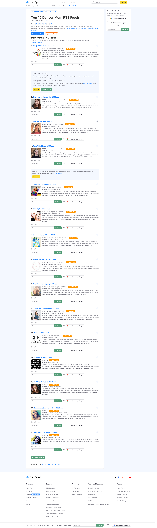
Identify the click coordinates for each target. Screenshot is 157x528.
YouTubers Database (52, 504)
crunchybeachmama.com (55, 240)
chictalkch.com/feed (55, 336)
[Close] (156, 522)
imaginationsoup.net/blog (56, 50)
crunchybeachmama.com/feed (58, 238)
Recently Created (122, 497)
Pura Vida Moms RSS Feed (43, 146)
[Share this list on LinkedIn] (43, 24)
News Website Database (53, 507)
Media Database (77, 494)
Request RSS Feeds (39, 11)
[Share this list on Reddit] (46, 24)
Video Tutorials (121, 488)
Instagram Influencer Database (55, 510)
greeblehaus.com (53, 362)
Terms (28, 504)
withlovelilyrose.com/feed (57, 262)
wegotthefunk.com (54, 126)
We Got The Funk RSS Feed (44, 121)
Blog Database (50, 491)
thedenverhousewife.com (55, 102)
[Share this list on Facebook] (36, 24)
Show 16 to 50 (39, 457)
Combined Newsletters (95, 491)
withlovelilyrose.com (54, 264)
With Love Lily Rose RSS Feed (44, 259)
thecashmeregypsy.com (55, 289)
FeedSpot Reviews (32, 497)
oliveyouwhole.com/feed (56, 311)
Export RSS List (52, 11)
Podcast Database (52, 494)
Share (32, 23)
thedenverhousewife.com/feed (58, 100)
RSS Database (50, 488)
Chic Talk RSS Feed (41, 333)
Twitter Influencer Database (54, 513)
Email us (36, 89)
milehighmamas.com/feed (56, 212)
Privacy (28, 501)
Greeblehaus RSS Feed (43, 357)
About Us (29, 488)
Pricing (123, 2)
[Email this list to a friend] (49, 24)
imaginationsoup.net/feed (56, 48)
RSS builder (64, 2)
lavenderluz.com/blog (54, 189)
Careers (32, 494)
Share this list (36, 464)
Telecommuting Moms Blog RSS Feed (48, 408)
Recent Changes (122, 494)
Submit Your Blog (37, 34)
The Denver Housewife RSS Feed (46, 97)
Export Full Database (75, 5)
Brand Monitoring (93, 488)
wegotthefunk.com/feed (56, 124)
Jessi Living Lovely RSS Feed (45, 432)
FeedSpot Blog (121, 501)
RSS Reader (85, 2)
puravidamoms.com (54, 151)
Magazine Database (52, 497)
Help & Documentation (124, 491)
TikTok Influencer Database (54, 517)
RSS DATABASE (53, 2)
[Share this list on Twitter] (39, 24)
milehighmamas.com (54, 213)
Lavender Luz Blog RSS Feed (44, 184)
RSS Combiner (75, 2)
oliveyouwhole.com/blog (55, 313)
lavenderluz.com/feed (55, 187)
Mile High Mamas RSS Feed (43, 209)
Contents (47, 20)
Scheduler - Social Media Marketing (99, 504)
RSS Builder (91, 501)
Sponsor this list (51, 34)
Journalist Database (52, 501)
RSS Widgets (92, 494)
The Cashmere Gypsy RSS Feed (45, 284)
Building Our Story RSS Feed (45, 382)
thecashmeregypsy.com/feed (57, 287)
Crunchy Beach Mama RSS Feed (45, 235)
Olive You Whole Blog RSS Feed (46, 308)
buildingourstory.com (54, 387)
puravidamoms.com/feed (56, 149)
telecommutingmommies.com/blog (58, 413)
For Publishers (76, 488)
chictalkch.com (52, 338)
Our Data (29, 491)
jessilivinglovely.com (54, 437)
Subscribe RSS (35, 61)
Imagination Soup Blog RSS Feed (45, 46)
